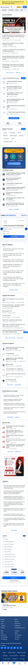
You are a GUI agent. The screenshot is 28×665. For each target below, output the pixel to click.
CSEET (12, 138)
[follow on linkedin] (11, 648)
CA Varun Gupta (6, 69)
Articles (2, 619)
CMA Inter (21, 135)
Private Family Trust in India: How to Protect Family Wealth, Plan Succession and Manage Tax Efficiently (13, 66)
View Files (10, 451)
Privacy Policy (6, 658)
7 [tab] (19, 241)
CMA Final (5, 135)
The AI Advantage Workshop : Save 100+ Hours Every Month (15, 100)
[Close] (26, 2)
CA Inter (19, 132)
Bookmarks (3, 635)
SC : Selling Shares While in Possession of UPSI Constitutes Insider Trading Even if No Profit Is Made (14, 525)
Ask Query (10, 384)
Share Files (17, 623)
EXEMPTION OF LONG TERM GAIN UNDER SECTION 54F (14, 359)
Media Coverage (21, 652)
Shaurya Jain (5, 53)
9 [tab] (20, 613)
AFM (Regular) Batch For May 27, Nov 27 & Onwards (15, 198)
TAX (2, 631)
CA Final (5, 132)
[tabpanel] (14, 229)
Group (18, 637)
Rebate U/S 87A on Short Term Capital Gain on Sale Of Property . (15, 348)
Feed (2, 633)
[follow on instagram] (8, 648)
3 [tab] (11, 241)
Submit (17, 417)
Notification (17, 625)
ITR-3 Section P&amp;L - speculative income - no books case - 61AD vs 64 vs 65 (13, 305)
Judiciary (5, 481)
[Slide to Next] (26, 229)
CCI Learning (18, 635)
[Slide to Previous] (1, 229)
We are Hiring (11, 652)
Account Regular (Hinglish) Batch (14, 183)
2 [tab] (9, 241)
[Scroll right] (26, 10)
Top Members (4, 637)
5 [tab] (15, 241)
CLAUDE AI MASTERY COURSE (14, 81)
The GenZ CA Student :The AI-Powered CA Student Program (14, 87)
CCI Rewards (4, 639)
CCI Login (22, 658)
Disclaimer (22, 655)
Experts (17, 621)
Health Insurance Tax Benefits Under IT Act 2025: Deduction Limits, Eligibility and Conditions (14, 285)
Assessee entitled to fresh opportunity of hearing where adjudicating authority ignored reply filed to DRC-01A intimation (14, 487)
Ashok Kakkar (5, 61)
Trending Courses (7, 170)
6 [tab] (17, 241)
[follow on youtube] (14, 648)
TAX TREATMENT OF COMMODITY (14, 369)
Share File (18, 451)
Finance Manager (8, 225)
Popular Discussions (8, 295)
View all (23, 215)
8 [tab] (20, 241)
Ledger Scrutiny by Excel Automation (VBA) (16, 106)
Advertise (5, 655)
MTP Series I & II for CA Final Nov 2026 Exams (15, 440)
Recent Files (6, 422)
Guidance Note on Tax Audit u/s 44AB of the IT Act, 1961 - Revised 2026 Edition (15, 446)
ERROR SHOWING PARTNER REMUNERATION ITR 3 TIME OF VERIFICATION (13, 331)
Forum (2, 621)
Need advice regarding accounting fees (12, 320)
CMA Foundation (13, 135)
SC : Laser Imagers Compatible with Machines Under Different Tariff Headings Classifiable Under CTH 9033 (14, 519)
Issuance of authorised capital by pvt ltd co (15, 374)
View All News (13, 289)
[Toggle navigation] (11, 7)
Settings (3, 627)
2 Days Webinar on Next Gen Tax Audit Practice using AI (15, 93)
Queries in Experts (8, 343)
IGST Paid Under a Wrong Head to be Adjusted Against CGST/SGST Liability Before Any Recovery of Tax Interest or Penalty (14, 492)
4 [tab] (13, 241)
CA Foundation (12, 132)
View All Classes (14, 118)
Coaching (11, 10)
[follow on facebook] (5, 648)
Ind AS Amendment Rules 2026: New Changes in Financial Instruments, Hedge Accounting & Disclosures (13, 279)
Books (16, 10)
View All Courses (14, 209)
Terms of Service (14, 655)
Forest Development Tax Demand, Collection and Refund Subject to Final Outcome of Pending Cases (14, 510)
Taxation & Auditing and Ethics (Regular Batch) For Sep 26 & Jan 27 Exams (15, 188)
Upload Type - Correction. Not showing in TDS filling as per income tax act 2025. (13, 325)
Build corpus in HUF (7, 311)
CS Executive (6, 138)
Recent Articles (7, 15)
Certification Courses (7, 141)
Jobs (22, 10)
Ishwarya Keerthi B (7, 40)
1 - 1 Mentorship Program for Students (16, 112)
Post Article (10, 72)
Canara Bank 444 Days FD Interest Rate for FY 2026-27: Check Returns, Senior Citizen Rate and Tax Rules (13, 36)
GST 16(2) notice (6, 315)
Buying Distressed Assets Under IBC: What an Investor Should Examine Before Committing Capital (13, 58)
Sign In (24, 7)
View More (20, 337)
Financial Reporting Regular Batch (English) (14, 193)
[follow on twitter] (2, 648)
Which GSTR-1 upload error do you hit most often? (13, 299)
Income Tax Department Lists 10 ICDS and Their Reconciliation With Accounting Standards (14, 29)
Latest (8, 215)
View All (18, 72)
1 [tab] (7, 241)
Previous (2, 602)
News (16, 619)
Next (26, 602)
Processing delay (10, 353)
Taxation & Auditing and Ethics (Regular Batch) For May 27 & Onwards (15, 173)
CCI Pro (4, 536)
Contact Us (15, 658)
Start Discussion (10, 337)
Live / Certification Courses (11, 78)
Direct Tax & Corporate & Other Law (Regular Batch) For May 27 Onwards (15, 203)
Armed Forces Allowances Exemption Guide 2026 (15, 426)
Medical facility (9, 364)
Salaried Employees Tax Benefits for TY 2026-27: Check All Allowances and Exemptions (13, 266)
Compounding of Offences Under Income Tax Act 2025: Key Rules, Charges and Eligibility (13, 272)
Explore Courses (7, 129)
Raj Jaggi (4, 46)
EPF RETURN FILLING (11, 379)
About (4, 652)
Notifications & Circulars (10, 391)
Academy (4, 10)
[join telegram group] (21, 648)
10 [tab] (22, 613)
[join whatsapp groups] (18, 648)
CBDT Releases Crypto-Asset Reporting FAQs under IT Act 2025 (14, 431)
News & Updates (7, 244)
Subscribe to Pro (15, 163)
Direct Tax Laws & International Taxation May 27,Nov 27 (13, 179)
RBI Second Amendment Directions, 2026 (15, 436)
